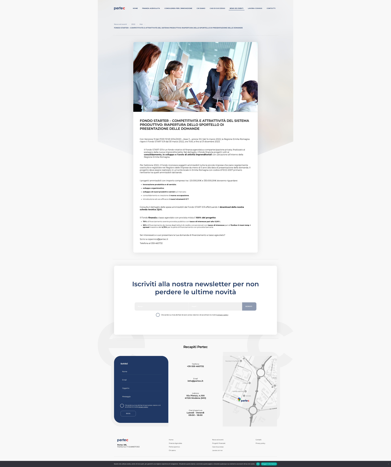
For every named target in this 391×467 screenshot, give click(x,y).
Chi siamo (201, 8)
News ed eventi (236, 8)
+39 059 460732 (195, 366)
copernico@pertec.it (158, 239)
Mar (141, 24)
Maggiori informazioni (269, 464)
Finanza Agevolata (151, 8)
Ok (258, 464)
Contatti (271, 8)
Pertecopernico (174, 447)
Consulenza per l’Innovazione (178, 8)
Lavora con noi (255, 8)
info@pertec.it (195, 381)
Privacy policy (260, 443)
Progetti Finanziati (218, 443)
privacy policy (222, 315)
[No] (388, 464)
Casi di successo (217, 8)
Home (135, 8)
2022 (133, 24)
